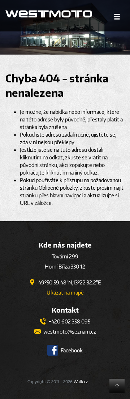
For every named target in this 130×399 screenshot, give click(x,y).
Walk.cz (81, 381)
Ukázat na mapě (65, 292)
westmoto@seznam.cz (69, 332)
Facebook (71, 350)
